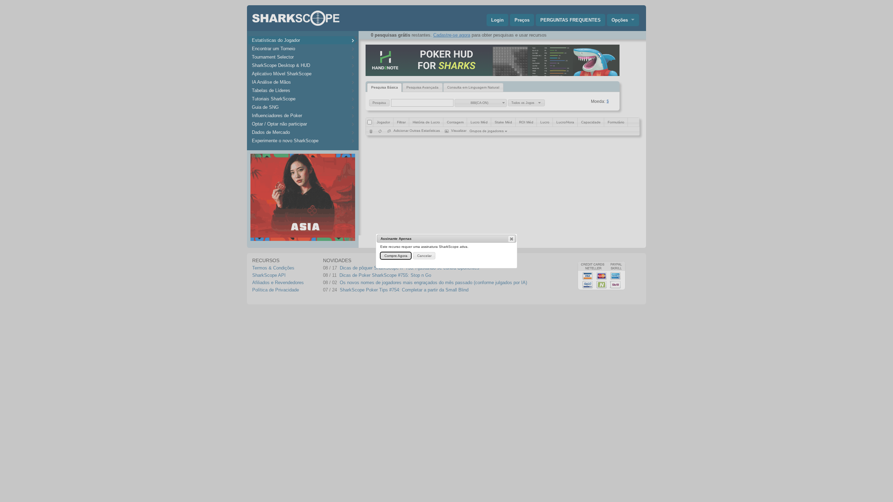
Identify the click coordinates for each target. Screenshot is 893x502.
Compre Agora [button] (395, 256)
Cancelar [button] (424, 256)
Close (511, 238)
